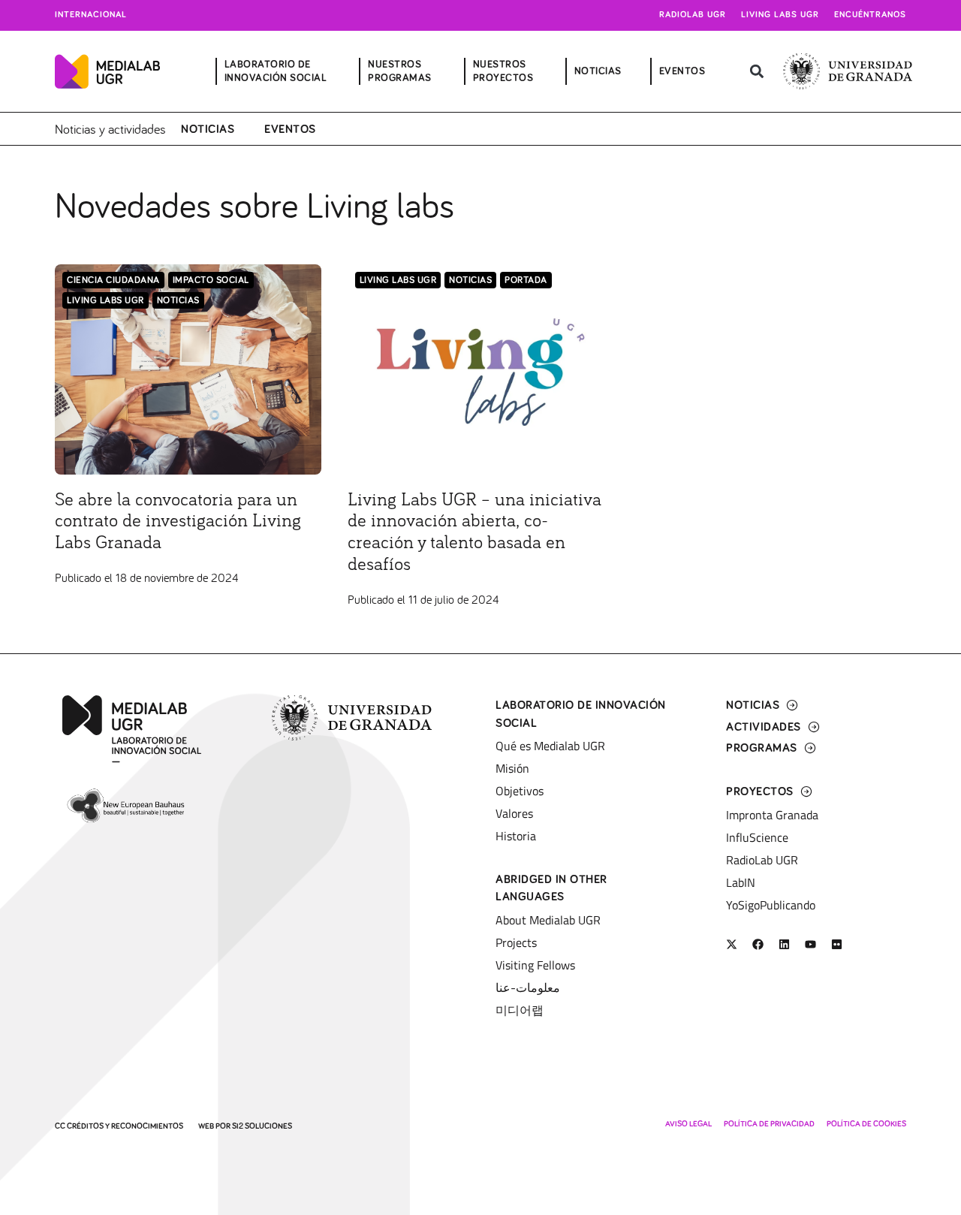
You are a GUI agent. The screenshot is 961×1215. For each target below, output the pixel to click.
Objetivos (520, 790)
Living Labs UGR (780, 15)
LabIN (740, 882)
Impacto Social (211, 280)
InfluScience (757, 837)
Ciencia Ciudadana (113, 280)
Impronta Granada (772, 814)
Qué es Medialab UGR (550, 745)
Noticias (207, 129)
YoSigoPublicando (770, 904)
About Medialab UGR (548, 919)
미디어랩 (520, 1010)
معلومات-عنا (528, 987)
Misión (512, 768)
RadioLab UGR (762, 859)
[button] (756, 71)
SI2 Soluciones (262, 1126)
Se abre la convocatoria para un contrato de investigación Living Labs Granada (178, 522)
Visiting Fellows (535, 964)
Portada (526, 280)
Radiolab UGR (692, 15)
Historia (516, 835)
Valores (514, 813)
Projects (516, 942)
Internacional (91, 15)
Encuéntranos (870, 15)
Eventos (290, 129)
